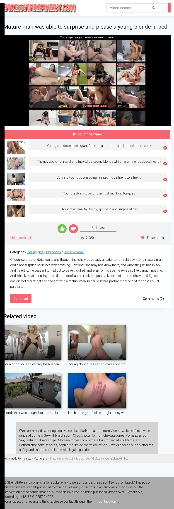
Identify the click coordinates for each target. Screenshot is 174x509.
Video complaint (22, 238)
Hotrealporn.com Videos (103, 431)
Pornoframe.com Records (38, 445)
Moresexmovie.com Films (76, 440)
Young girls (35, 252)
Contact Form (108, 501)
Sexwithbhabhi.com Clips (62, 435)
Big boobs (53, 252)
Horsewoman (74, 252)
